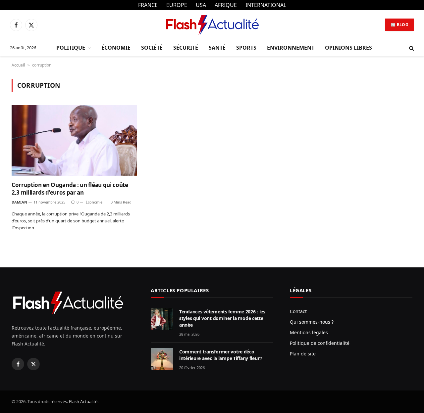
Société (152, 47)
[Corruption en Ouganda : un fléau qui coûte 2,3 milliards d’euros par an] (74, 140)
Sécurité (185, 47)
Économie (116, 47)
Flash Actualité (83, 401)
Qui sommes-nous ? (312, 322)
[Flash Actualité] (212, 25)
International (265, 5)
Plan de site (303, 353)
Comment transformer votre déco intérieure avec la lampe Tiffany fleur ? (220, 354)
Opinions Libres (348, 47)
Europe (176, 5)
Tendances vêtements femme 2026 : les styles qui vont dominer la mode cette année (222, 318)
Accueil (18, 65)
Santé (217, 47)
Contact (298, 311)
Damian (19, 202)
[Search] (411, 48)
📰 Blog (399, 24)
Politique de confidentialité (319, 343)
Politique (70, 47)
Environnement (290, 47)
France (148, 5)
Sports (246, 47)
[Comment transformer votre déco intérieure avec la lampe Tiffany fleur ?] (162, 359)
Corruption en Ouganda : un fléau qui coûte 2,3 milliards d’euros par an (70, 188)
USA (201, 5)
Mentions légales (309, 332)
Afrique (226, 5)
